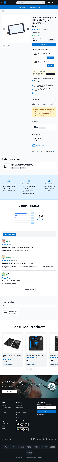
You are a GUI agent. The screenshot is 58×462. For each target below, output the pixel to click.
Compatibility (36, 121)
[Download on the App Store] (22, 424)
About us (4, 405)
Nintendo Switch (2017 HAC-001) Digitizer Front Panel (29, 11)
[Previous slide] (27, 369)
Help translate (5, 439)
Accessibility (5, 423)
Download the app (21, 421)
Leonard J (8, 273)
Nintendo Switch (10, 11)
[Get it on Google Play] (22, 429)
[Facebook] (34, 439)
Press (17, 415)
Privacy (3, 426)
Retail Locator (19, 410)
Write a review (10, 234)
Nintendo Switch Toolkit (44, 53)
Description (35, 99)
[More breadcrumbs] (3, 11)
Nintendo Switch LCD (43, 61)
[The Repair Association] (55, 439)
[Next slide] (30, 369)
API (2, 415)
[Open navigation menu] (1, 2)
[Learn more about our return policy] (43, 93)
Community (19, 405)
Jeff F (7, 240)
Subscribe (46, 411)
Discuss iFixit (5, 410)
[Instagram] (40, 439)
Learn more (9, 391)
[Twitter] (37, 439)
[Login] (56, 2)
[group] (4, 29)
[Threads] (52, 439)
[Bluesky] (49, 439)
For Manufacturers (21, 412)
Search (52, 39)
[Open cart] (52, 2)
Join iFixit (50, 74)
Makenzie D (9, 256)
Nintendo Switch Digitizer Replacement (21, 164)
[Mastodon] (46, 439)
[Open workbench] (48, 2)
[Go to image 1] (15, 41)
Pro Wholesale (19, 407)
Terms (3, 428)
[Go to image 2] (17, 41)
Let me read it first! (43, 414)
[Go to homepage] (9, 2)
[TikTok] (31, 439)
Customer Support (6, 407)
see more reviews (29, 289)
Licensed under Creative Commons (33, 457)
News (17, 417)
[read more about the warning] (53, 152)
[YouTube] (43, 439)
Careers (4, 412)
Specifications (36, 134)
